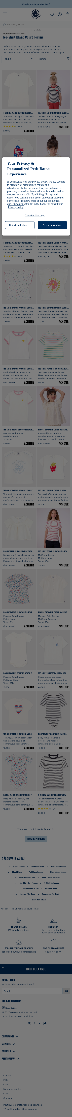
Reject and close (18, 225)
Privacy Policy (15, 207)
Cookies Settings (35, 215)
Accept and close (52, 225)
